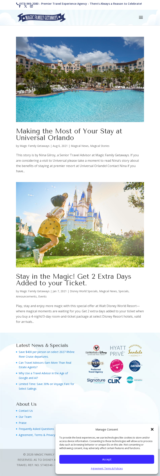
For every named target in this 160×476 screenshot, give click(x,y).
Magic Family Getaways (35, 146)
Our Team (25, 417)
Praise (23, 423)
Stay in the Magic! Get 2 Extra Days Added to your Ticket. (73, 280)
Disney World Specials (84, 291)
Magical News (80, 146)
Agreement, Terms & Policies (107, 468)
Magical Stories (99, 146)
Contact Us (26, 411)
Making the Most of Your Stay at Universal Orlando (69, 134)
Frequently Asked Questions (36, 429)
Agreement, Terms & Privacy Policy (41, 435)
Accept (106, 459)
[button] (152, 429)
